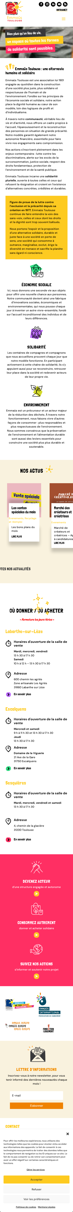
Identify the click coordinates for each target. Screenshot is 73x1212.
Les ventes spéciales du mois (24, 510)
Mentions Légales (46, 1207)
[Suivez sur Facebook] (41, 4)
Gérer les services (36, 1169)
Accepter (36, 1179)
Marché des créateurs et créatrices (63, 512)
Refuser (36, 1189)
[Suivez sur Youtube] (59, 4)
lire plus (17, 536)
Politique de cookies (26, 1207)
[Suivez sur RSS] (65, 4)
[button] (67, 1134)
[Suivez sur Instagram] (47, 4)
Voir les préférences (36, 1199)
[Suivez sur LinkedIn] (53, 4)
